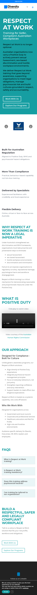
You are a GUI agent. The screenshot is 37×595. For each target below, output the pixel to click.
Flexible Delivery (11, 209)
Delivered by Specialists (15, 190)
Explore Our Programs (16, 105)
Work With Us (12, 98)
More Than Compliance (15, 171)
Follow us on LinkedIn (18, 579)
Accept (6, 591)
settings (25, 588)
